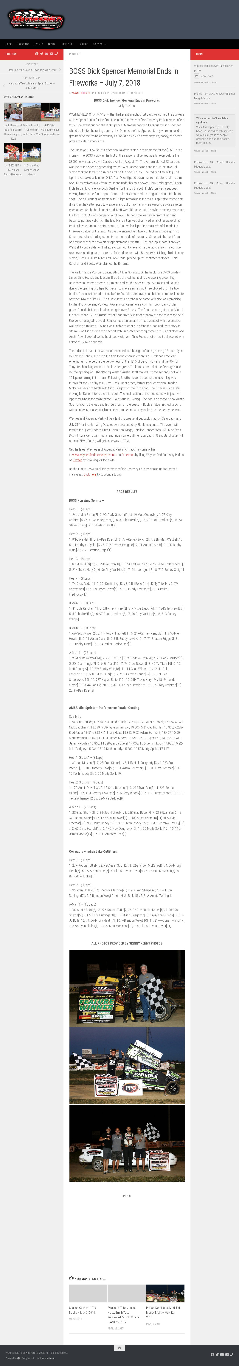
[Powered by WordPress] (18, 1358)
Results (38, 44)
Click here (90, 474)
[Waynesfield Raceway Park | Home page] (36, 19)
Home (8, 44)
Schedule (23, 44)
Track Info (66, 44)
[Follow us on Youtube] (51, 53)
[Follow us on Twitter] (41, 53)
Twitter (77, 460)
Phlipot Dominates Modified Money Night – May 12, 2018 (163, 1312)
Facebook (128, 455)
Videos (84, 44)
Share (213, 82)
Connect (98, 44)
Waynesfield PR (81, 93)
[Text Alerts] (56, 53)
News (51, 44)
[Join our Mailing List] (46, 53)
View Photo (207, 76)
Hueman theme (46, 1358)
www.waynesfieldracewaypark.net (94, 455)
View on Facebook (201, 82)
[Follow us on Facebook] (36, 53)
